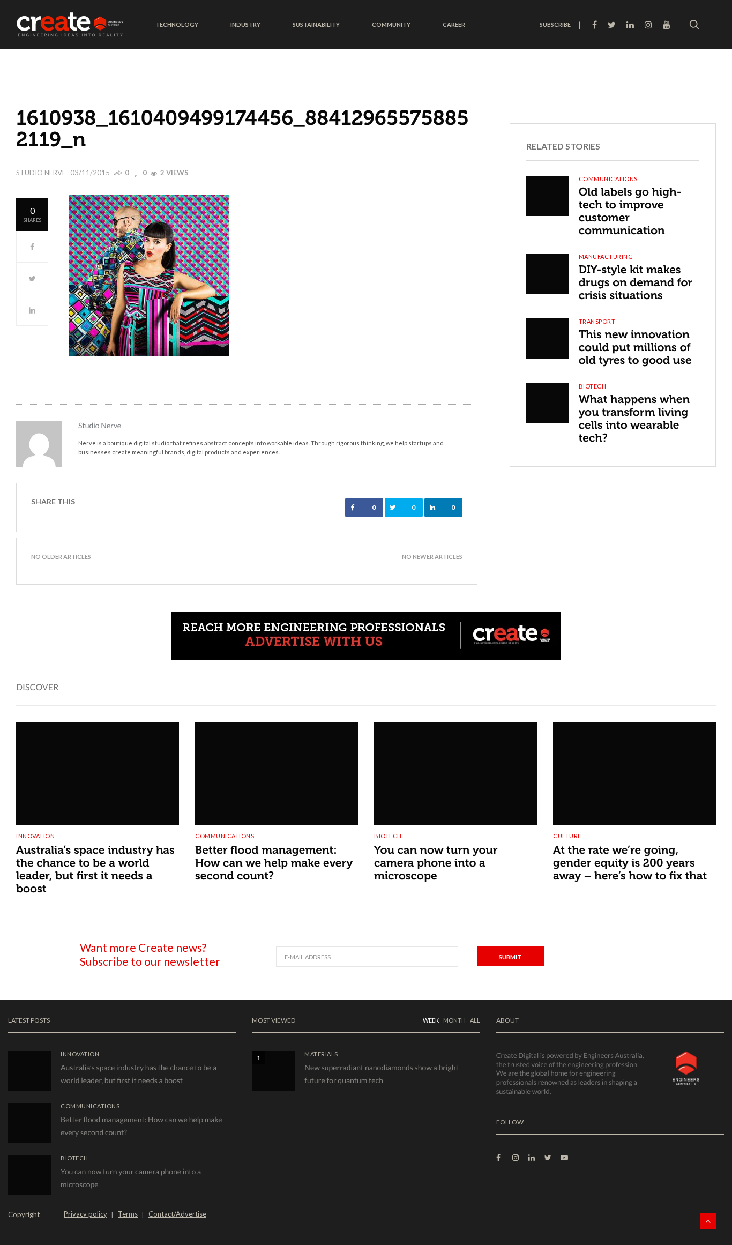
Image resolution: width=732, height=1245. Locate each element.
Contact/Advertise (177, 1214)
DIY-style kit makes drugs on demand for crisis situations (636, 282)
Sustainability (316, 24)
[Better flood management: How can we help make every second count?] (276, 765)
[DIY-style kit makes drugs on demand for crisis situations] (547, 274)
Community (391, 24)
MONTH (454, 1020)
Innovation (35, 836)
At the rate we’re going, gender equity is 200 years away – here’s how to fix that (630, 863)
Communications (608, 179)
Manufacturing (606, 256)
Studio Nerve (41, 172)
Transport (597, 321)
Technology (176, 24)
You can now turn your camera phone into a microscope (436, 863)
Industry (245, 24)
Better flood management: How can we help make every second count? (274, 863)
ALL (475, 1020)
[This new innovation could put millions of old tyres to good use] (547, 338)
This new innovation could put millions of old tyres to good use (635, 347)
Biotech (593, 386)
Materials (321, 1054)
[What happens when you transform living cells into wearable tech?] (547, 403)
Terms (128, 1214)
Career (454, 24)
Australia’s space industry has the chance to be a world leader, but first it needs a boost (95, 870)
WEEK (431, 1020)
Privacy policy (85, 1214)
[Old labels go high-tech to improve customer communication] (547, 196)
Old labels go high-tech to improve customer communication (630, 211)
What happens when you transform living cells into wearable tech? (634, 419)
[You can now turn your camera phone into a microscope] (455, 765)
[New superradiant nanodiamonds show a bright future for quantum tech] (273, 1071)
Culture (567, 836)
